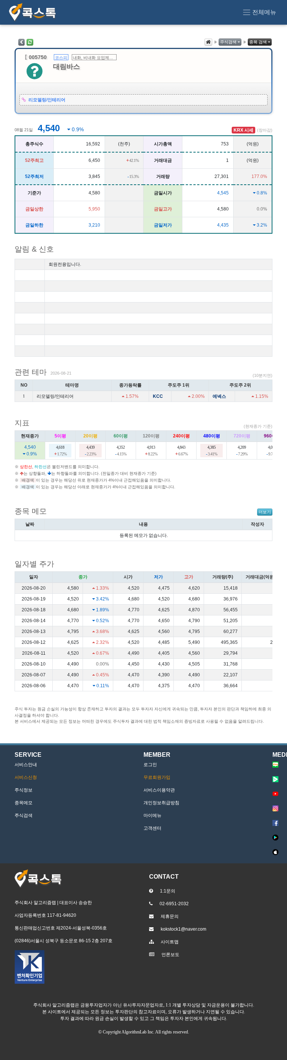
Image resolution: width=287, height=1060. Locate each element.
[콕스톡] (32, 12)
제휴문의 (170, 916)
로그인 (150, 764)
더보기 (265, 512)
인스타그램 (277, 808)
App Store (277, 852)
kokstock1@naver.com (183, 929)
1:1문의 (167, 891)
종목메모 (24, 802)
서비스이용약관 (159, 790)
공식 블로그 (277, 764)
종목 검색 (258, 42)
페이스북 (277, 823)
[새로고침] (30, 42)
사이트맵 (170, 941)
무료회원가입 (157, 777)
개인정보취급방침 (161, 802)
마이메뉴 (152, 815)
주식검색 (228, 42)
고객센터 (152, 828)
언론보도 (170, 954)
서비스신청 (26, 777)
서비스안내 (26, 764)
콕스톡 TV (277, 779)
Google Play (277, 837)
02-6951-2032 (174, 903)
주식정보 (24, 790)
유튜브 (277, 793)
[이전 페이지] (21, 42)
